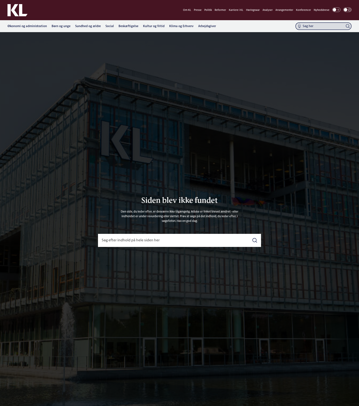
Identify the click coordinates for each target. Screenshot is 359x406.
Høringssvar (253, 10)
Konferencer (303, 10)
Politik (208, 10)
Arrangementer (284, 10)
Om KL (187, 10)
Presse (198, 10)
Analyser (268, 10)
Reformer (220, 10)
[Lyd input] (299, 26)
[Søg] (348, 26)
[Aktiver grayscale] (347, 9)
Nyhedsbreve (321, 10)
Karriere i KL (236, 10)
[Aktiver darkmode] (336, 9)
